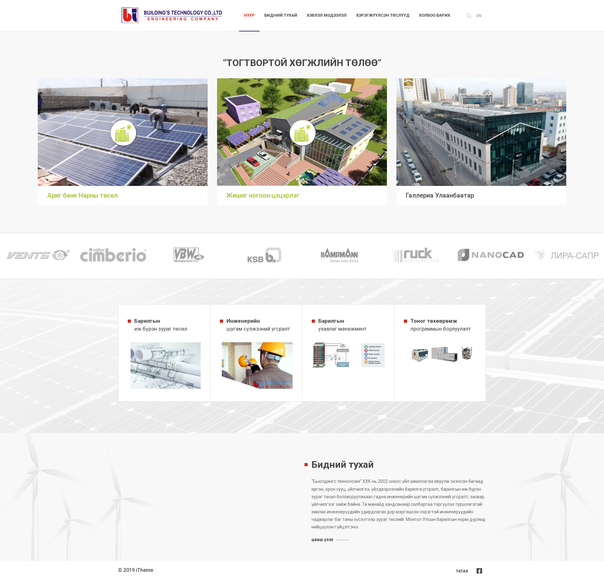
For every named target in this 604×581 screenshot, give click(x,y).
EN (478, 15)
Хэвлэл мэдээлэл (327, 15)
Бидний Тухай (280, 15)
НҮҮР (249, 15)
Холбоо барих (434, 15)
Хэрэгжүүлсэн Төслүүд (383, 15)
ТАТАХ (462, 571)
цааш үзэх (322, 539)
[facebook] (479, 571)
